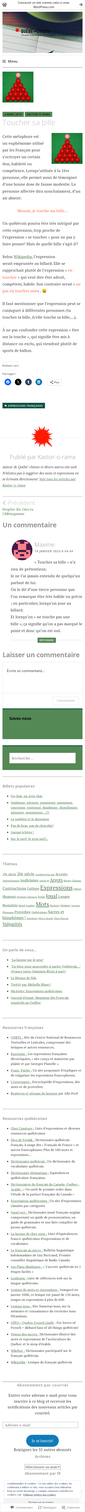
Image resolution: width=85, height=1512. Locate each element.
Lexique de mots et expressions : (35, 1289)
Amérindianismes (10, 880)
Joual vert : (19, 1212)
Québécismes (39, 912)
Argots (56, 880)
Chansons (76, 880)
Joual (51, 896)
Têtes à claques (45, 918)
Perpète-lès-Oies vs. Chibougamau (18, 507)
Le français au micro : (27, 1250)
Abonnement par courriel (42, 1385)
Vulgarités (12, 924)
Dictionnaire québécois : (29, 1161)
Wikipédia (18, 1362)
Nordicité (54, 905)
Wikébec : (18, 1350)
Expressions (56, 887)
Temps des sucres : (25, 1334)
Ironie (41, 897)
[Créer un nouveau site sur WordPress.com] (42, 4)
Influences (32, 897)
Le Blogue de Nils (23, 978)
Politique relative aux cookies (39, 1494)
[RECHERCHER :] (42, 758)
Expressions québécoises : (30, 1201)
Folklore (77, 889)
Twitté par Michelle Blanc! (31, 984)
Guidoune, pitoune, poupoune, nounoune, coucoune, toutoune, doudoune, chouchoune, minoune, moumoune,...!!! (44, 807)
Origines (65, 905)
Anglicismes (29, 880)
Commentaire (66, 700)
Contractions (14, 888)
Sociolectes (32, 918)
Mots (42, 904)
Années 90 (44, 880)
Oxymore (75, 905)
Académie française (44, 874)
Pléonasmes (8, 912)
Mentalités (10, 905)
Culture (33, 888)
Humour (9, 896)
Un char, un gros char (26, 796)
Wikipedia (23, 256)
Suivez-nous (20, 718)
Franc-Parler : (21, 1070)
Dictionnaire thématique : (30, 1173)
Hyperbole (21, 897)
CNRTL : (17, 1037)
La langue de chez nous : (29, 1233)
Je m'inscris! (42, 1440)
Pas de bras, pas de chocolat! (32, 825)
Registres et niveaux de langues (34, 1093)
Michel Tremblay (27, 905)
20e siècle (25, 873)
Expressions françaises (25, 406)
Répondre (47, 640)
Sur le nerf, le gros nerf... (29, 838)
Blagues (67, 880)
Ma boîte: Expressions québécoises (36, 991)
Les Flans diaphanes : (26, 1266)
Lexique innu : (21, 1306)
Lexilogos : (19, 1278)
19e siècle (9, 874)
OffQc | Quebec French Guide (32, 1322)
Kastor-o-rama (38, 114)
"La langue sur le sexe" (27, 960)
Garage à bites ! (22, 832)
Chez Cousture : (22, 1128)
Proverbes (22, 912)
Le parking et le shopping (30, 819)
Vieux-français (61, 918)
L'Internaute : (21, 1082)
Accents (61, 874)
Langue (64, 896)
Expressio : (19, 1054)
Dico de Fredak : (22, 1140)
